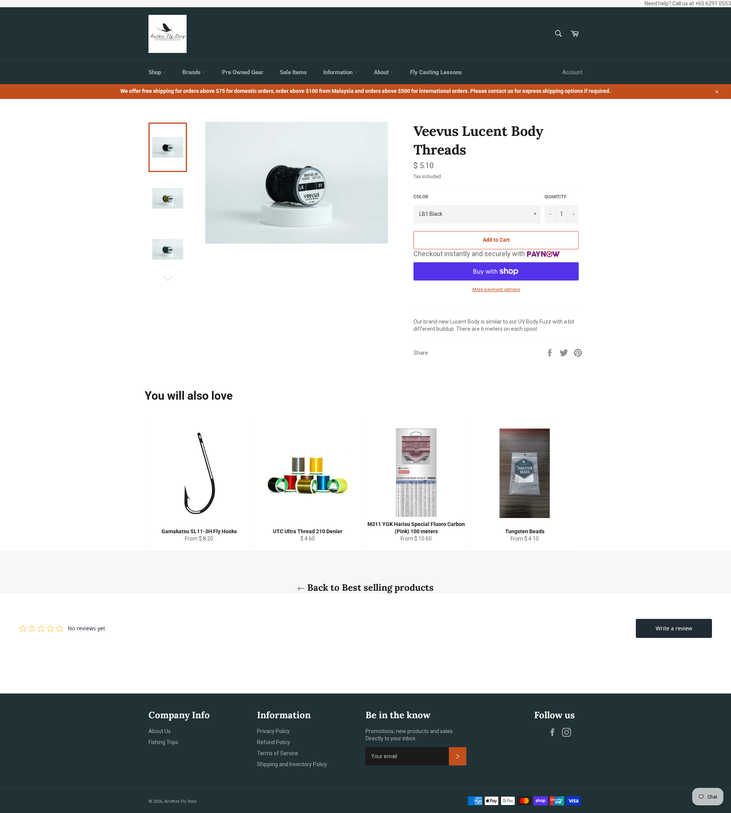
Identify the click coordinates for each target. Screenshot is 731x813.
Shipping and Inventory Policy (292, 764)
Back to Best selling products (369, 587)
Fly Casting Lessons (436, 72)
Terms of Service (277, 753)
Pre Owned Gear (242, 72)
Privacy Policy (273, 731)
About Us (159, 731)
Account (572, 72)
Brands (192, 72)
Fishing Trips (163, 742)
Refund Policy (273, 742)
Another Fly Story (180, 801)
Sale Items (293, 72)
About (382, 72)
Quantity (555, 196)
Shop (155, 72)
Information (338, 72)
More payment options (496, 289)
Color (420, 196)
